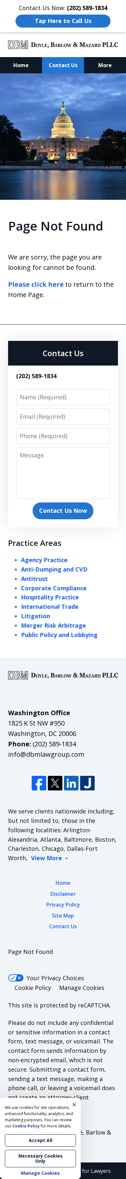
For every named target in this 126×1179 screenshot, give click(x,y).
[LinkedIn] (71, 783)
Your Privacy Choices (55, 978)
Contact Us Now (63, 510)
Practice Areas (34, 542)
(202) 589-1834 (54, 744)
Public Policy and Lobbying (59, 635)
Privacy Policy (63, 904)
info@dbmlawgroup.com (46, 754)
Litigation (35, 616)
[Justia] (87, 783)
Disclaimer (63, 893)
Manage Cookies (81, 988)
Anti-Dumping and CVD (54, 569)
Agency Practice (44, 560)
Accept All (40, 1140)
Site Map (63, 915)
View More (46, 858)
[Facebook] (39, 783)
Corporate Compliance (54, 588)
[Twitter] (55, 783)
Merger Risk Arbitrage (53, 625)
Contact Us (63, 65)
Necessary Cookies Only (40, 1158)
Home (21, 65)
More (105, 65)
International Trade (50, 606)
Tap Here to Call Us (63, 21)
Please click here (36, 284)
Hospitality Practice (50, 597)
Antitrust (34, 579)
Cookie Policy (33, 988)
